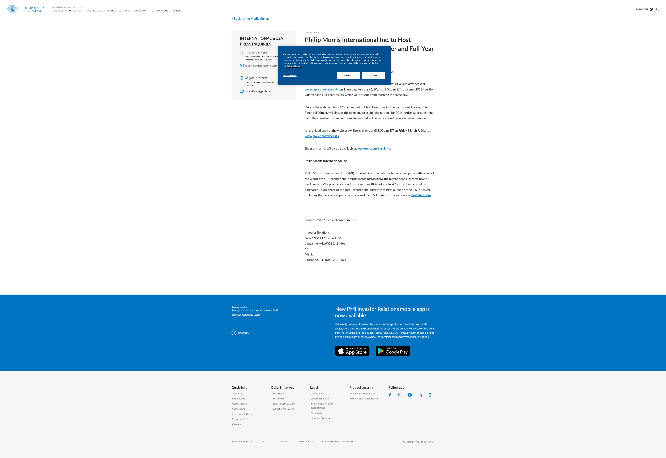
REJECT (348, 75)
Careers (236, 424)
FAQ (264, 441)
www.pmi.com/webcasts (322, 89)
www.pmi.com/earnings (373, 148)
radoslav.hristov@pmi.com (261, 65)
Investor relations (242, 413)
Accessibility (318, 412)
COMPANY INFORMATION (337, 441)
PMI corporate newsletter (364, 398)
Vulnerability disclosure (362, 393)
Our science (238, 408)
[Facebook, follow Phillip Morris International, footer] (390, 395)
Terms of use (318, 393)
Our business (239, 398)
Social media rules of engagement (322, 405)
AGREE (373, 75)
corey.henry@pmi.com (258, 91)
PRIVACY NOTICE (242, 441)
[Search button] (657, 9)
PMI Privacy (278, 398)
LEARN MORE (290, 75)
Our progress (239, 403)
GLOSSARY (282, 441)
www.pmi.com (421, 195)
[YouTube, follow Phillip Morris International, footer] (410, 395)
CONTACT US (305, 441)
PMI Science (278, 393)
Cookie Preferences (323, 417)
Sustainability (239, 419)
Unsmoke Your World (283, 408)
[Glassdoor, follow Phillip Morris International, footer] (430, 395)
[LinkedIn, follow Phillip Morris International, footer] (420, 395)
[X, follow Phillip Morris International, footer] (399, 395)
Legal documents (320, 398)
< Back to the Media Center (251, 18)
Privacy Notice (293, 66)
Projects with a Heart (283, 403)
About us (237, 393)
